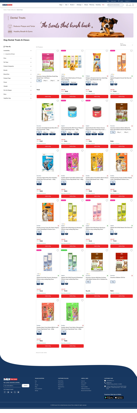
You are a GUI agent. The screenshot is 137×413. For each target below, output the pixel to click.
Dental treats (20, 9)
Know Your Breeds (38, 388)
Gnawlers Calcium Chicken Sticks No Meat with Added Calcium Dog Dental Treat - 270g (120, 128)
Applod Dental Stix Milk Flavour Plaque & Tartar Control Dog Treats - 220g (72, 128)
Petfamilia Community (85, 388)
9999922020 (114, 383)
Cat (35, 383)
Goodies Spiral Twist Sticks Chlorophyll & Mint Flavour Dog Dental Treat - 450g (72, 328)
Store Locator (113, 1)
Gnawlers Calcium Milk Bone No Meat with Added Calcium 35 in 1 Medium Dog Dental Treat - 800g (97, 278)
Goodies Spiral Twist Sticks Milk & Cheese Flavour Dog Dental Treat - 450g (97, 178)
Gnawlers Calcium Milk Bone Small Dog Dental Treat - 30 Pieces (47, 77)
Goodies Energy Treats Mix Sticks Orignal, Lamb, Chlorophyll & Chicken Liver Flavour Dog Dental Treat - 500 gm (48, 228)
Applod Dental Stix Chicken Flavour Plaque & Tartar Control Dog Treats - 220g (95, 128)
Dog (36, 381)
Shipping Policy (61, 386)
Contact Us (127, 1)
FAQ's (59, 388)
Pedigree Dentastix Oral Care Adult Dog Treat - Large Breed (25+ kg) (96, 78)
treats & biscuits (11, 9)
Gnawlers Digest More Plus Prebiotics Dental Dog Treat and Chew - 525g (47, 178)
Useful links (84, 378)
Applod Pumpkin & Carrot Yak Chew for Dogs (120, 78)
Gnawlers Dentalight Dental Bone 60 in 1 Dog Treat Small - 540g (48, 128)
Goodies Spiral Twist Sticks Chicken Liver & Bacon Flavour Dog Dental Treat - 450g (72, 178)
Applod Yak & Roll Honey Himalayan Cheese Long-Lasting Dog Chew (95, 228)
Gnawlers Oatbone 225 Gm (117, 277)
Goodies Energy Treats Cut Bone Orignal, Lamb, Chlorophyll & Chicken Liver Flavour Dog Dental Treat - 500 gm (121, 178)
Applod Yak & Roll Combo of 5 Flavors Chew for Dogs (71, 78)
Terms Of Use (60, 381)
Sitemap (36, 390)
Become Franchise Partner (86, 390)
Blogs (108, 1)
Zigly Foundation (84, 386)
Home (5, 9)
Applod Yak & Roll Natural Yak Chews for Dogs (121, 228)
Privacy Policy (61, 383)
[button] (61, 4)
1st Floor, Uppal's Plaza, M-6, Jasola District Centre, (116, 386)
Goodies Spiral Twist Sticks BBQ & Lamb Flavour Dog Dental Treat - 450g (47, 328)
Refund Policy (61, 384)
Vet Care (36, 384)
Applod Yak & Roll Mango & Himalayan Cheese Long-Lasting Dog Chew (71, 228)
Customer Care (108, 378)
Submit (25, 385)
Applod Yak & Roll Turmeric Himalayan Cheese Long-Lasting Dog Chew (47, 278)
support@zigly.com (110, 380)
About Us (83, 381)
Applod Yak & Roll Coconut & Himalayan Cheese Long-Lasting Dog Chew (72, 278)
